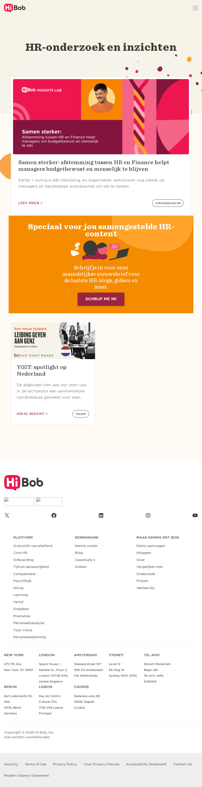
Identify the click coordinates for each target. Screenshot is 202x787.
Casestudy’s (85, 560)
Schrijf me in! (101, 299)
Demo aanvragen (150, 546)
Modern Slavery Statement (26, 775)
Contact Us (182, 764)
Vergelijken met (149, 567)
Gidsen (80, 567)
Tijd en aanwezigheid (31, 567)
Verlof (18, 602)
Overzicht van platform (33, 546)
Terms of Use (35, 764)
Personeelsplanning (29, 637)
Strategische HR (168, 203)
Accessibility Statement (146, 764)
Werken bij (145, 588)
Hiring (18, 588)
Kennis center (86, 546)
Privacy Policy (65, 764)
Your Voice (22, 630)
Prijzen (142, 581)
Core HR (20, 553)
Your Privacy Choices (101, 764)
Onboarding (23, 560)
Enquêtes (21, 609)
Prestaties (21, 616)
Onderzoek (145, 574)
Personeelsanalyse (28, 623)
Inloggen (143, 553)
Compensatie (24, 574)
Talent (81, 413)
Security (11, 764)
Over (140, 560)
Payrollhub (22, 581)
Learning (20, 595)
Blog (79, 553)
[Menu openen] (195, 8)
